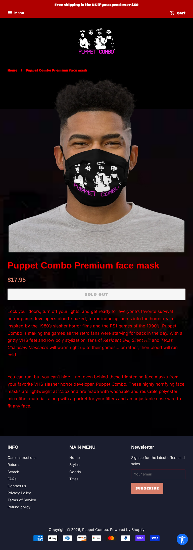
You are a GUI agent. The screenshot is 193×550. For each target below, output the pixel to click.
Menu (19, 13)
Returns (14, 464)
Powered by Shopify (127, 529)
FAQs (12, 479)
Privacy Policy (19, 493)
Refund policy (19, 507)
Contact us (17, 486)
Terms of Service (22, 500)
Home (12, 70)
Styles (74, 464)
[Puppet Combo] (96, 41)
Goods (75, 472)
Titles (73, 479)
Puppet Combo (95, 529)
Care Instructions (22, 457)
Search (13, 472)
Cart (180, 13)
